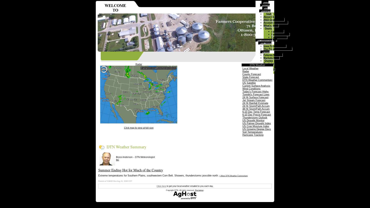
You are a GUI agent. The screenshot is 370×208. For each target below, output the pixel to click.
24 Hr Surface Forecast (255, 97)
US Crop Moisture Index (255, 126)
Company (265, 10)
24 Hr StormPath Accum (256, 106)
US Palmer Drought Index (256, 123)
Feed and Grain (280, 34)
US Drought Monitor (253, 120)
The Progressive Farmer (277, 49)
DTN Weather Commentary (257, 80)
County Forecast (251, 74)
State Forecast (250, 77)
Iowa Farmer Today (274, 46)
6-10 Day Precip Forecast (256, 114)
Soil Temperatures (252, 132)
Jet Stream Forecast (253, 100)
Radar (138, 64)
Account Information (275, 22)
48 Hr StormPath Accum (256, 108)
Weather (265, 5)
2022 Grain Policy (273, 19)
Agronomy (277, 31)
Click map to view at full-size (139, 128)
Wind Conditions (251, 88)
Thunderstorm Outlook (254, 117)
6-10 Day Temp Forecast (256, 111)
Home (265, 2)
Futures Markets (273, 55)
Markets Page (271, 57)
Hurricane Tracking (252, 134)
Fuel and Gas (279, 37)
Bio (117, 160)
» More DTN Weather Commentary (233, 176)
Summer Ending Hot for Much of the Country (130, 170)
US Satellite (249, 82)
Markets (265, 51)
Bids (265, 8)
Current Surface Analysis (256, 85)
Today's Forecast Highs (255, 91)
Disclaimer (199, 190)
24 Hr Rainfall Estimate (255, 103)
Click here (161, 186)
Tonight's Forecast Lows (255, 94)
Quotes (269, 60)
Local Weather (250, 68)
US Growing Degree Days (256, 129)
